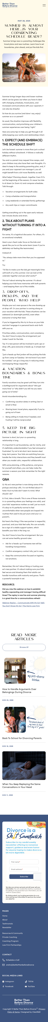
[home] (11, 5)
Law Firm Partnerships (11, 945)
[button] (44, 5)
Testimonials (7, 924)
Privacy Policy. (16, 892)
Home (4, 916)
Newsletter (6, 927)
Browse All (24, 647)
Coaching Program (10, 941)
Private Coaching (9, 937)
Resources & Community (12, 933)
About (4, 920)
